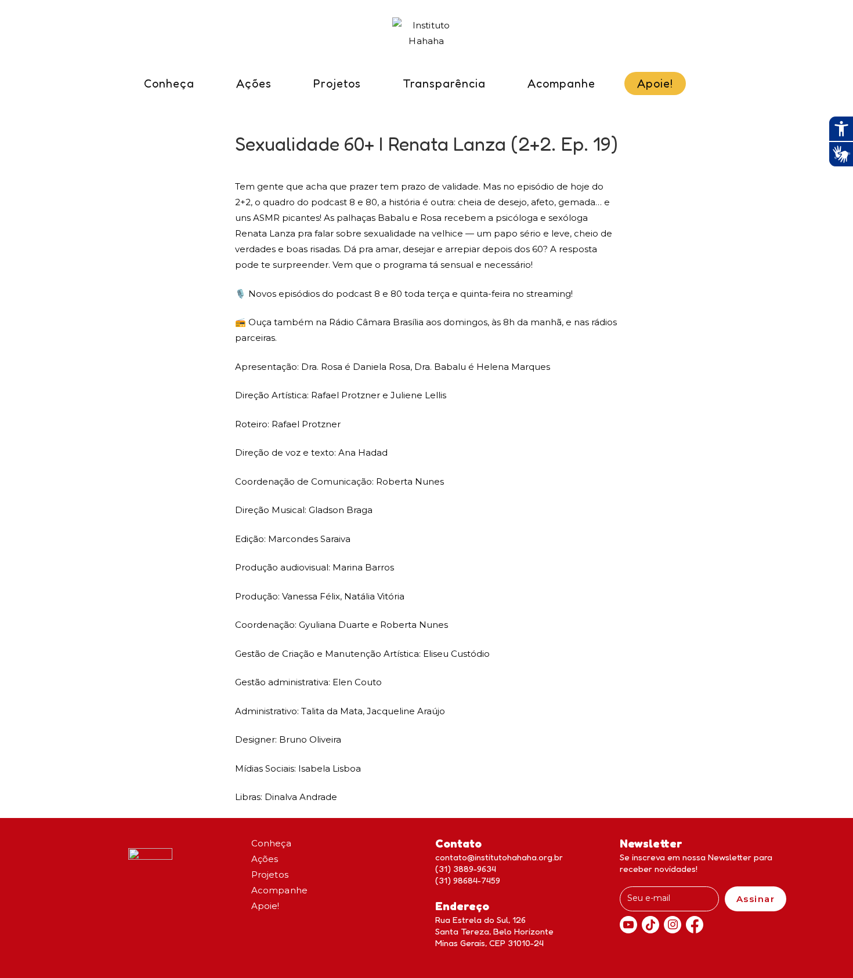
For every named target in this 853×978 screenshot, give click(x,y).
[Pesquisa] (707, 87)
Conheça (271, 843)
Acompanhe (279, 890)
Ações (265, 858)
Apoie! (265, 905)
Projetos (270, 874)
